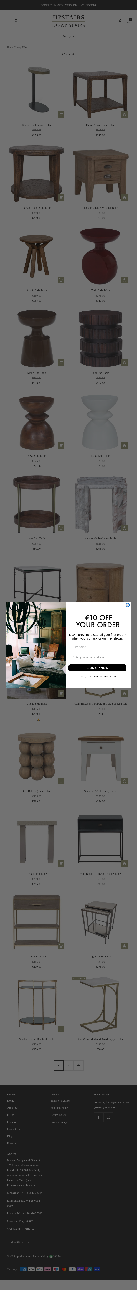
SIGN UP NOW (97, 668)
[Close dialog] (128, 605)
